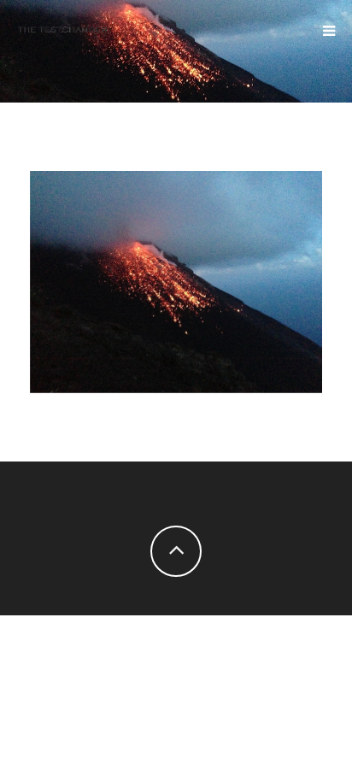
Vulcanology (176, 277)
